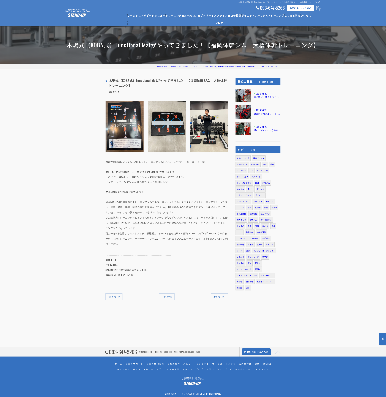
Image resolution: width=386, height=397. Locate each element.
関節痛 (239, 287)
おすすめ (240, 226)
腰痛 (257, 226)
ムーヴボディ (242, 164)
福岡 (257, 182)
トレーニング (262, 170)
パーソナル (258, 201)
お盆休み (240, 263)
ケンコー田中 (242, 176)
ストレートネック (244, 269)
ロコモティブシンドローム (248, 238)
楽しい (250, 189)
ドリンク (260, 189)
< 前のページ (114, 296)
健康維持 (253, 213)
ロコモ (239, 232)
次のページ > (220, 296)
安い (249, 263)
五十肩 (260, 244)
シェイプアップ (243, 201)
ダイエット (259, 195)
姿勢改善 (240, 244)
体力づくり (241, 220)
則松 (265, 164)
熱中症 (265, 257)
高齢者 (239, 281)
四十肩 (250, 244)
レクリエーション (244, 195)
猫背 (249, 207)
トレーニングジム (244, 182)
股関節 (258, 269)
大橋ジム (266, 182)
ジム (251, 170)
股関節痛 (249, 232)
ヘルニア (270, 244)
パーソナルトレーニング (247, 275)
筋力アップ (265, 213)
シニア (239, 250)
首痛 (273, 226)
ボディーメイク (243, 158)
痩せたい (270, 201)
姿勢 (266, 207)
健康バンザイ (258, 158)
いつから (240, 257)
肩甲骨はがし (266, 220)
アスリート (256, 176)
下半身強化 (241, 213)
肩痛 (248, 287)
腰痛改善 (249, 281)
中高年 (274, 207)
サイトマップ (261, 369)
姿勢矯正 (266, 238)
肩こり (265, 226)
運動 (248, 250)
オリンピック (253, 257)
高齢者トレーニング (265, 281)
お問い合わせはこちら (300, 8)
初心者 (258, 207)
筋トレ (258, 263)
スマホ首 (240, 207)
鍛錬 (272, 164)
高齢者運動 (261, 232)
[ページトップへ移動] (278, 352)
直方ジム (253, 220)
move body (255, 164)
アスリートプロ (267, 275)
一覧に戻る (166, 296)
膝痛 (249, 226)
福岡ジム (240, 189)
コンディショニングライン (264, 250)
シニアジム (241, 170)
